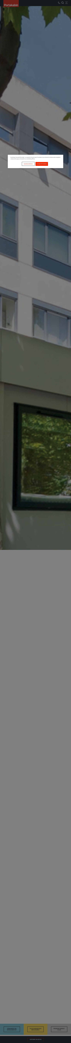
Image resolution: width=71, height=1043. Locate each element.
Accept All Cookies (42, 163)
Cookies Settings (28, 163)
